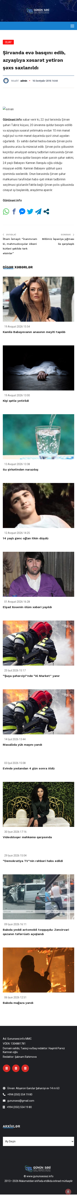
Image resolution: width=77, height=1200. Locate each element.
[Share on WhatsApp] (6, 211)
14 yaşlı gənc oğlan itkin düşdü (25, 538)
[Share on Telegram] (38, 211)
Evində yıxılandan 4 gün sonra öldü (29, 768)
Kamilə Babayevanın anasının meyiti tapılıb (34, 332)
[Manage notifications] (68, 1192)
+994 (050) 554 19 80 (19, 1094)
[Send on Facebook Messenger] (22, 211)
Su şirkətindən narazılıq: (20, 469)
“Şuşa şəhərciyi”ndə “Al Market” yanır (31, 676)
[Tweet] (30, 211)
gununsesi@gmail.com (20, 1100)
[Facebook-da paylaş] (14, 211)
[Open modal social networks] (46, 211)
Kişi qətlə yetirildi (16, 401)
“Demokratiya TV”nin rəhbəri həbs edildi (33, 861)
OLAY (8, 42)
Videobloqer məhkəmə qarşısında (27, 837)
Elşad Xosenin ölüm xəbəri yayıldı (27, 607)
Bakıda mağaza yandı (18, 1003)
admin (23, 80)
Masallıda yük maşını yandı (22, 744)
